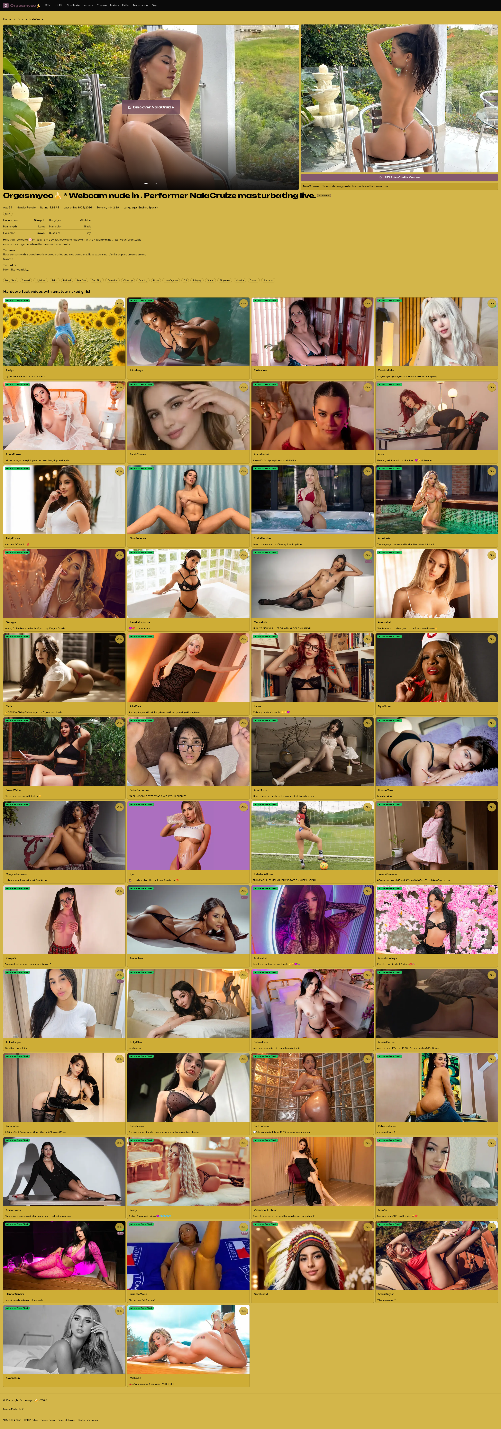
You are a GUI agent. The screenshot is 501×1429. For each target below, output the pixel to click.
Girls (47, 5)
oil (185, 280)
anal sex (81, 280)
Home (7, 19)
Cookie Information (88, 1420)
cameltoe (112, 280)
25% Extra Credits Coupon (404, 178)
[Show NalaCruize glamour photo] (156, 183)
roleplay (197, 280)
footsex (254, 280)
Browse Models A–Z (13, 1409)
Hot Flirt (59, 5)
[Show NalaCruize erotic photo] (146, 183)
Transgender (141, 5)
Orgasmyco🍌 (22, 5)
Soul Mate (73, 5)
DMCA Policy (31, 1420)
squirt (210, 280)
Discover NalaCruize (156, 108)
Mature (114, 5)
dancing (143, 280)
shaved (26, 280)
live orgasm (171, 280)
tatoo (54, 280)
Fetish (126, 5)
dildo (156, 280)
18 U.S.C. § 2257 (12, 1420)
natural (67, 280)
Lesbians (88, 5)
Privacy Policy (48, 1420)
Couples (102, 5)
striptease (225, 280)
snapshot (268, 280)
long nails (10, 280)
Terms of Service (66, 1420)
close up (128, 280)
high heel (41, 280)
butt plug (97, 280)
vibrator (240, 280)
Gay (154, 5)
